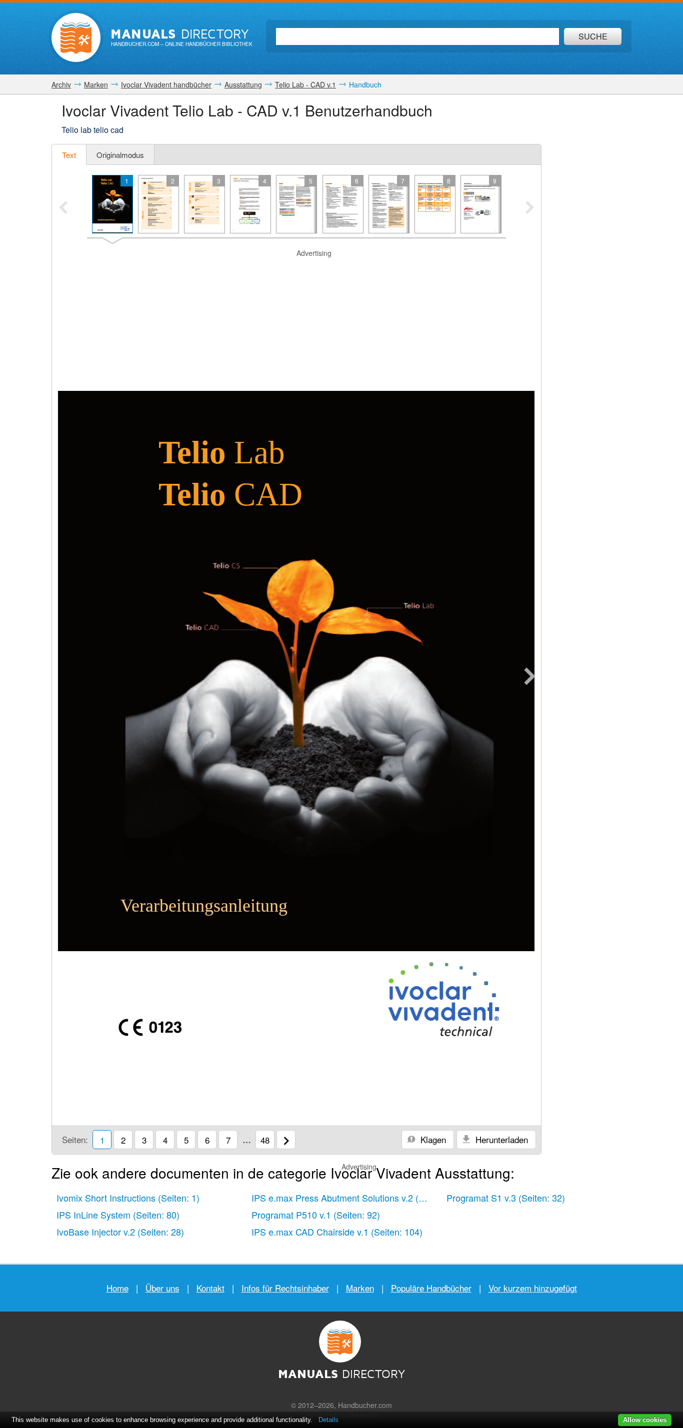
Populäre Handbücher (431, 1288)
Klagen (432, 1139)
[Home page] (76, 37)
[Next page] (529, 677)
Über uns (163, 1288)
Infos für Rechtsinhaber (285, 1288)
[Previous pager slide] (63, 208)
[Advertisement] (296, 318)
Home (117, 1288)
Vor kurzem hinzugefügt (532, 1288)
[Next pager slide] (529, 208)
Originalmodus (120, 154)
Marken (360, 1288)
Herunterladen (500, 1139)
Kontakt (210, 1288)
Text (69, 154)
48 (265, 1140)
